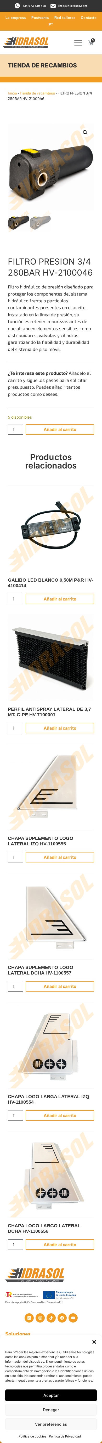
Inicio (12, 93)
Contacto (89, 18)
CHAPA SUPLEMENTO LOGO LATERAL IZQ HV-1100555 (40, 841)
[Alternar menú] (78, 42)
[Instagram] (40, 1318)
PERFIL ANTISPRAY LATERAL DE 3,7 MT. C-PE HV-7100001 (49, 712)
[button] (94, 1342)
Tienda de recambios (37, 93)
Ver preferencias (51, 1424)
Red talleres (65, 18)
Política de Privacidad (65, 1436)
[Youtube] (73, 1318)
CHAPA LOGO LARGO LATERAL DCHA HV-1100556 (44, 1228)
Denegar (51, 1409)
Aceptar (51, 1395)
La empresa (15, 18)
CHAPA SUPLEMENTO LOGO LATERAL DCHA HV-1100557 (40, 970)
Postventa (40, 18)
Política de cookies (32, 1436)
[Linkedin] (29, 1318)
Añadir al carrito (60, 429)
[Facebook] (62, 1318)
